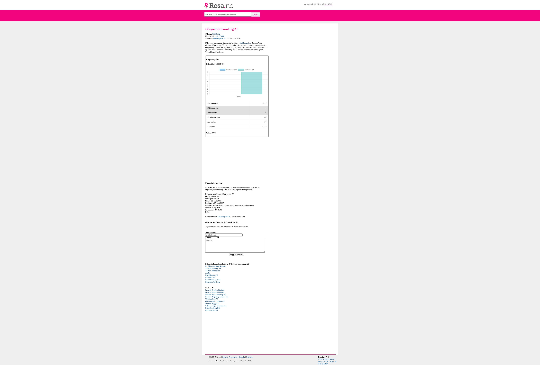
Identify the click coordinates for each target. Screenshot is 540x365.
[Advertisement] (237, 159)
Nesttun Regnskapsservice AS (216, 297)
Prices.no (249, 357)
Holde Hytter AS (211, 310)
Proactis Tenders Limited (214, 290)
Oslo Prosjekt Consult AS (214, 301)
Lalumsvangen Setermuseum (216, 306)
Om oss (225, 357)
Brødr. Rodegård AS (212, 308)
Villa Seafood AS (211, 299)
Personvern (233, 357)
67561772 (216, 34)
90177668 (220, 36)
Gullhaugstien (245, 43)
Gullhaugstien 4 (218, 38)
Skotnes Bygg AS (212, 303)
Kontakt (242, 357)
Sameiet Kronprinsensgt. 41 (215, 294)
